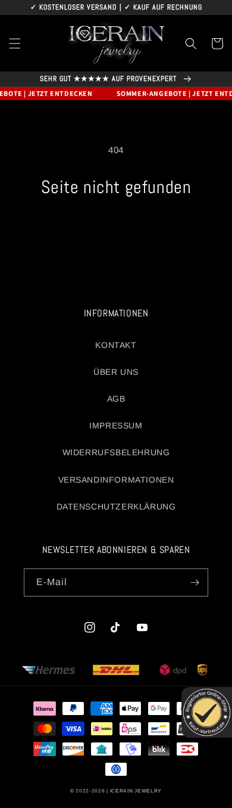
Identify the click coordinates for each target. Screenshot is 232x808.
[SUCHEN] (191, 43)
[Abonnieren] (194, 582)
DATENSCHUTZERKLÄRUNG (116, 506)
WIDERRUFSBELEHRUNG (116, 452)
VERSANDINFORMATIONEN (116, 479)
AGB (116, 398)
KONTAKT (115, 345)
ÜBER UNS (116, 372)
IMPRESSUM (115, 425)
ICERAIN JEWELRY (136, 791)
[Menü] (15, 43)
